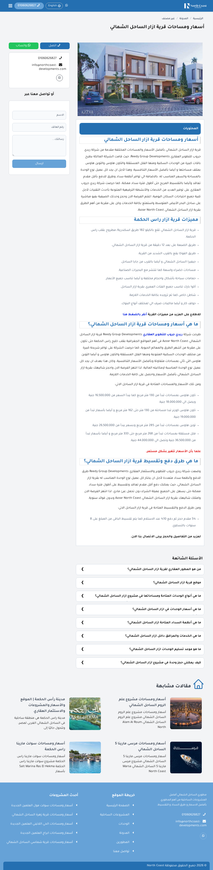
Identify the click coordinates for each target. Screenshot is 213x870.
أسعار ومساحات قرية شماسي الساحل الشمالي (39, 842)
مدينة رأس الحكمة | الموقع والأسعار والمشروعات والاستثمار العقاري (42, 705)
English (52, 5)
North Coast (155, 866)
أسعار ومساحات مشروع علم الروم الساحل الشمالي (142, 702)
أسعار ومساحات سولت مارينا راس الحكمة (40, 746)
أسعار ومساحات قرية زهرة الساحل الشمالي (42, 815)
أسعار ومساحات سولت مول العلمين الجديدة (42, 806)
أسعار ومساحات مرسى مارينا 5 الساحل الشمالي (140, 746)
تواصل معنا (121, 851)
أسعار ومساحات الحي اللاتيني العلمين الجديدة (41, 824)
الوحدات (124, 824)
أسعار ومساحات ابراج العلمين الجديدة (46, 833)
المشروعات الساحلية (114, 815)
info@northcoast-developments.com (49, 67)
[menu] (10, 5)
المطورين (122, 842)
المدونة (184, 18)
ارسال (39, 163)
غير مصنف (168, 18)
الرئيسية (198, 18)
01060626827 (47, 58)
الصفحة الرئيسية (117, 806)
